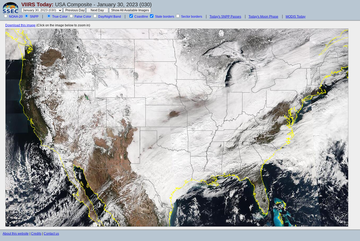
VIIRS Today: (37, 4)
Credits (36, 233)
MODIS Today (295, 16)
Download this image (20, 25)
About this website (16, 233)
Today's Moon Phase (263, 16)
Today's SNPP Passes (225, 16)
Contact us (51, 233)
